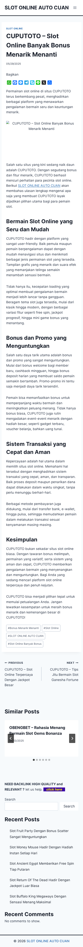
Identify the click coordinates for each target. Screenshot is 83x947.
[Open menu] (74, 8)
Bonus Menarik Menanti (23, 628)
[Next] (72, 738)
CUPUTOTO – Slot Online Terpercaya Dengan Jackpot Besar (19, 674)
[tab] (34, 760)
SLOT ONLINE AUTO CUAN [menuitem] (39, 186)
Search (10, 799)
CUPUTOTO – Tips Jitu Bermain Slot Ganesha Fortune (64, 671)
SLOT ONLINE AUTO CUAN (25, 635)
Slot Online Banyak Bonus (25, 643)
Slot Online (51, 628)
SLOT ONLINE (14, 28)
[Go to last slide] (11, 738)
